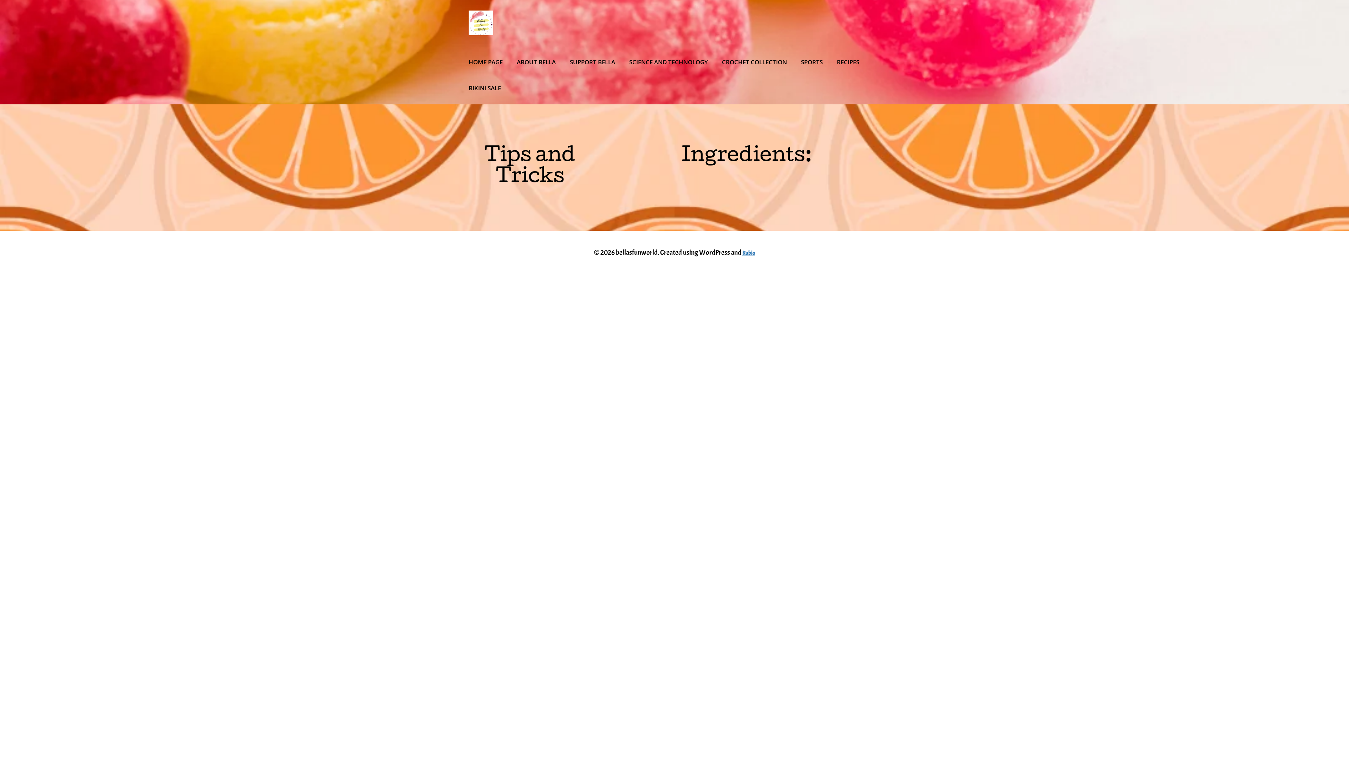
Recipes (848, 62)
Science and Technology (668, 62)
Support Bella (592, 62)
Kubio (748, 253)
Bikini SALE (485, 88)
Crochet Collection (754, 62)
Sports (812, 62)
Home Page (486, 62)
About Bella (536, 62)
